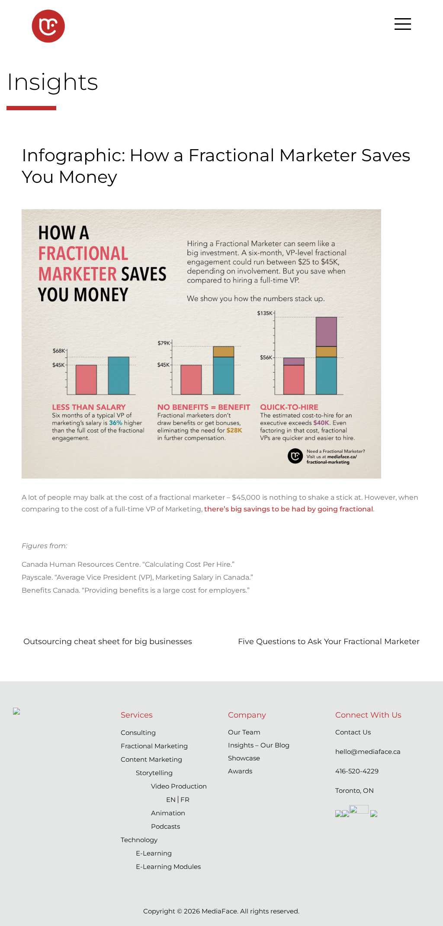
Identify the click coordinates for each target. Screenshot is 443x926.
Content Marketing (151, 759)
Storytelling (154, 773)
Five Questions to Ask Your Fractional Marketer (329, 641)
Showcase (244, 758)
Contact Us (353, 732)
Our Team (244, 732)
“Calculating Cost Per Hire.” (188, 564)
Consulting (138, 732)
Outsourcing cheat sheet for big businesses (107, 641)
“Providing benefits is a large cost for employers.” (166, 590)
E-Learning (154, 853)
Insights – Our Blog (258, 745)
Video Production (179, 786)
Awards (240, 771)
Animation (168, 813)
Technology (139, 840)
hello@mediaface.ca (368, 751)
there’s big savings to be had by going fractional (288, 509)
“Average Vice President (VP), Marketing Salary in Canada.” (154, 577)
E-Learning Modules (168, 866)
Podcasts (165, 826)
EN (171, 799)
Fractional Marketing (154, 746)
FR (184, 799)
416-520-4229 (357, 771)
